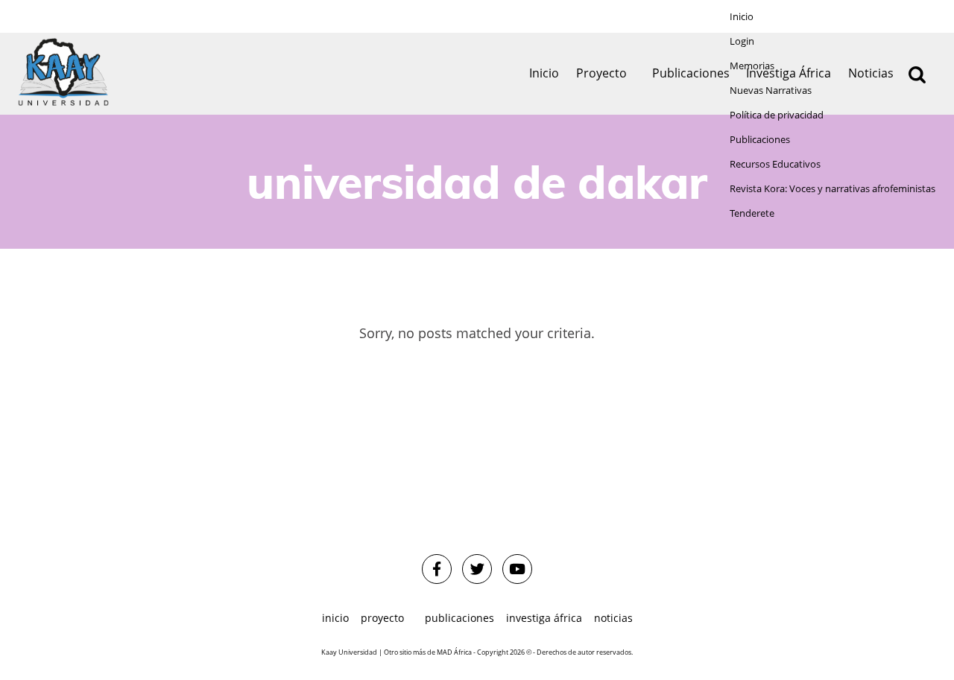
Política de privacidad (777, 115)
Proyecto (601, 73)
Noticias (613, 618)
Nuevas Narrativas (771, 90)
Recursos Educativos (775, 164)
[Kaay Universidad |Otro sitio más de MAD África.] (63, 74)
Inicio (742, 16)
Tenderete (752, 213)
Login (742, 41)
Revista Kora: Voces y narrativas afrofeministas (832, 188)
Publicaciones (760, 139)
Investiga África (544, 618)
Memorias (752, 66)
